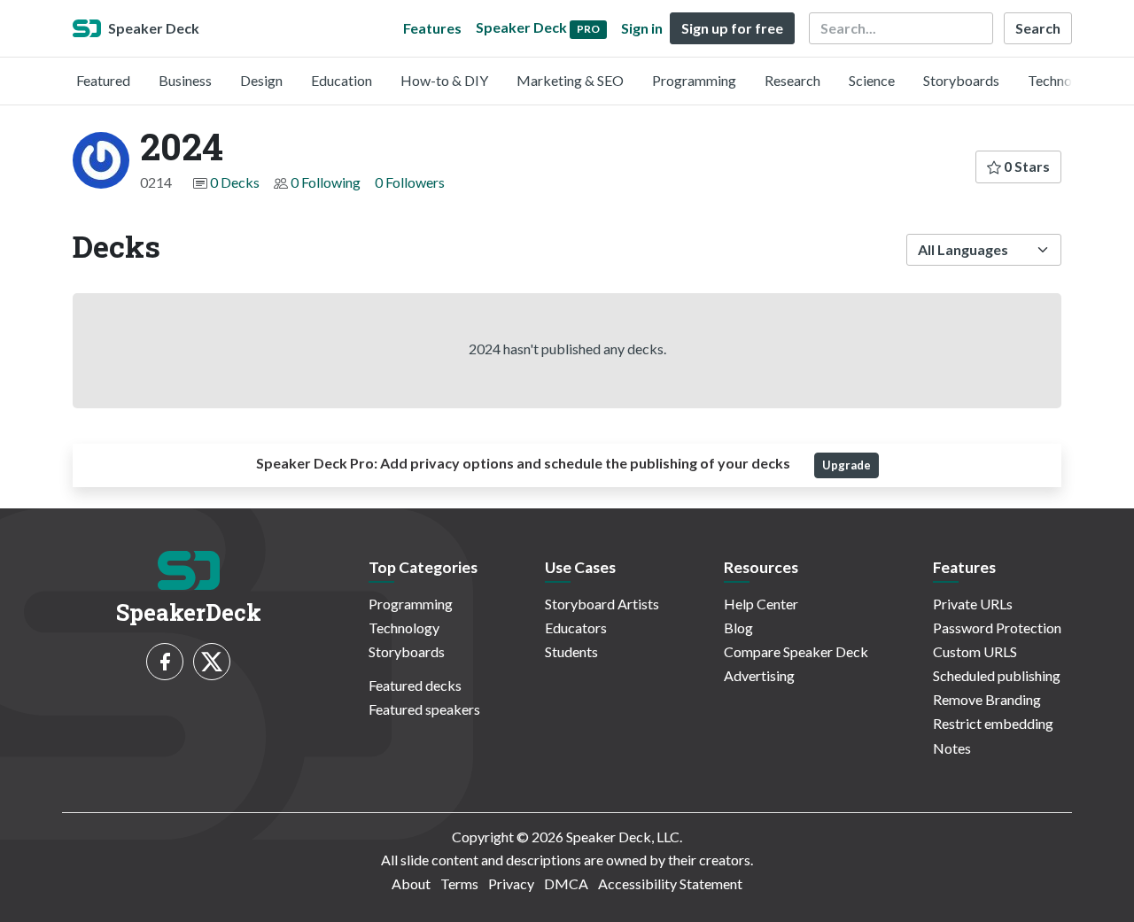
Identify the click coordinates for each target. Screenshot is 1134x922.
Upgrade (846, 465)
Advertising (759, 675)
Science (872, 80)
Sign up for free (732, 27)
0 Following (326, 182)
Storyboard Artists (602, 603)
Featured (103, 80)
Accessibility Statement (670, 883)
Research (792, 80)
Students (571, 651)
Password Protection (997, 627)
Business (185, 80)
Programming (694, 80)
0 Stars (1025, 166)
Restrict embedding (993, 723)
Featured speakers (424, 709)
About (411, 883)
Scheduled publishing (996, 675)
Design (261, 80)
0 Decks (235, 182)
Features (432, 27)
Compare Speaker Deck (796, 651)
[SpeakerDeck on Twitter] (211, 661)
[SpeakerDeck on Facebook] (164, 661)
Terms (459, 883)
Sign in (642, 27)
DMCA (566, 883)
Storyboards (961, 80)
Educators (576, 627)
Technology (1063, 80)
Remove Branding (987, 699)
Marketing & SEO (570, 80)
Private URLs (973, 603)
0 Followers (410, 182)
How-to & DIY (444, 80)
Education (341, 80)
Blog (738, 627)
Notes (952, 748)
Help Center (761, 603)
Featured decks (415, 685)
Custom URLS (975, 651)
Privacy (511, 883)
